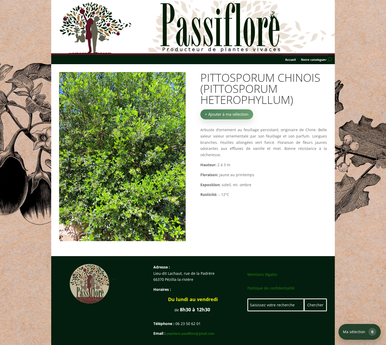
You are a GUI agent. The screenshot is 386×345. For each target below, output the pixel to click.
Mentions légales (262, 274)
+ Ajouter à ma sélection (226, 114)
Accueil (290, 60)
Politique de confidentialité (271, 288)
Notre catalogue (313, 60)
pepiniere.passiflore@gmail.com (190, 334)
